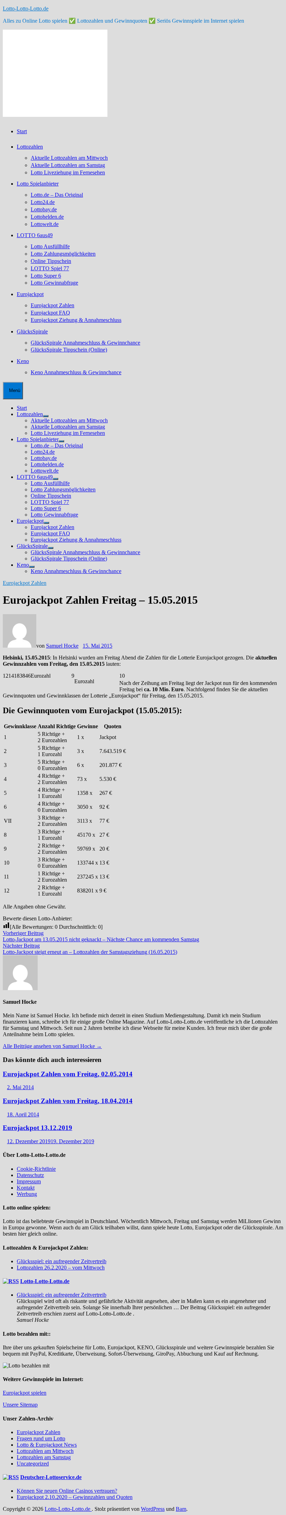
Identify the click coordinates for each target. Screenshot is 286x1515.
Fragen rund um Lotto (41, 1438)
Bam (181, 1509)
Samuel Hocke (62, 646)
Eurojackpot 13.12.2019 (37, 1127)
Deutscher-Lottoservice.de (51, 1477)
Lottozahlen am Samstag (44, 1457)
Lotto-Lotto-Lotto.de (25, 9)
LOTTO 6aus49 (35, 235)
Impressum (29, 1181)
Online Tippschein (51, 261)
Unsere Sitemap (20, 1405)
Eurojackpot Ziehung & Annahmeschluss (76, 320)
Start (22, 131)
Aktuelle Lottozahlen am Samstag (68, 165)
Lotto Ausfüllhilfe (50, 246)
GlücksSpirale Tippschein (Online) (69, 350)
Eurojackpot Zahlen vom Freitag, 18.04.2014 (68, 1101)
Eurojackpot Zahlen (52, 305)
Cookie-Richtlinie (36, 1169)
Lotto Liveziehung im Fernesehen (68, 172)
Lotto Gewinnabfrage (54, 283)
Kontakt (26, 1188)
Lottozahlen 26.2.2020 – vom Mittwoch (61, 1268)
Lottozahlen (30, 147)
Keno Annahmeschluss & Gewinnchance (76, 372)
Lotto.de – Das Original (57, 195)
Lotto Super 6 (46, 276)
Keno (23, 361)
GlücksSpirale (32, 331)
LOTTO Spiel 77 (50, 268)
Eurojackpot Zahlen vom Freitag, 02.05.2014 (68, 1074)
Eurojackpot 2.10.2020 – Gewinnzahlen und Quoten (75, 1497)
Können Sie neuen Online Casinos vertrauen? (67, 1491)
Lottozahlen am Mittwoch (45, 1451)
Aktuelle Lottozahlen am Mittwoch (69, 158)
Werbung (27, 1194)
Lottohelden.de (47, 217)
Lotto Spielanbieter (38, 184)
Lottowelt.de (45, 224)
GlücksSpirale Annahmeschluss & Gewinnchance (85, 343)
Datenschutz (30, 1175)
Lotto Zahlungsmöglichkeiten (63, 254)
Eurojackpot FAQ (50, 313)
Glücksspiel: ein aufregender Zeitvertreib (61, 1261)
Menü (14, 390)
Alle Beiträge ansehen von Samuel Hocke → (52, 1046)
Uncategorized (33, 1464)
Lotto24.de (43, 202)
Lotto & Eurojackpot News (47, 1445)
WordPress (153, 1509)
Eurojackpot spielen (24, 1393)
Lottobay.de (44, 209)
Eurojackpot (30, 294)
